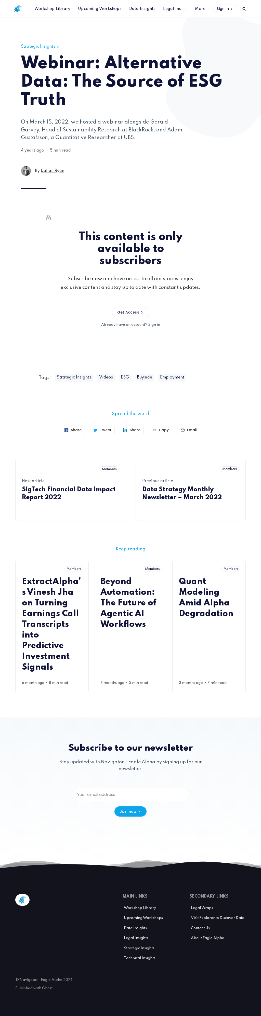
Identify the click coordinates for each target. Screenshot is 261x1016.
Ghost (47, 988)
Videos (106, 377)
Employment (172, 377)
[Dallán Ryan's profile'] (26, 171)
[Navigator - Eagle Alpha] (18, 9)
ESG (125, 377)
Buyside (144, 377)
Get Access (128, 312)
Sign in (223, 8)
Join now (128, 811)
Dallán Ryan (52, 171)
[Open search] (244, 9)
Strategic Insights (38, 47)
